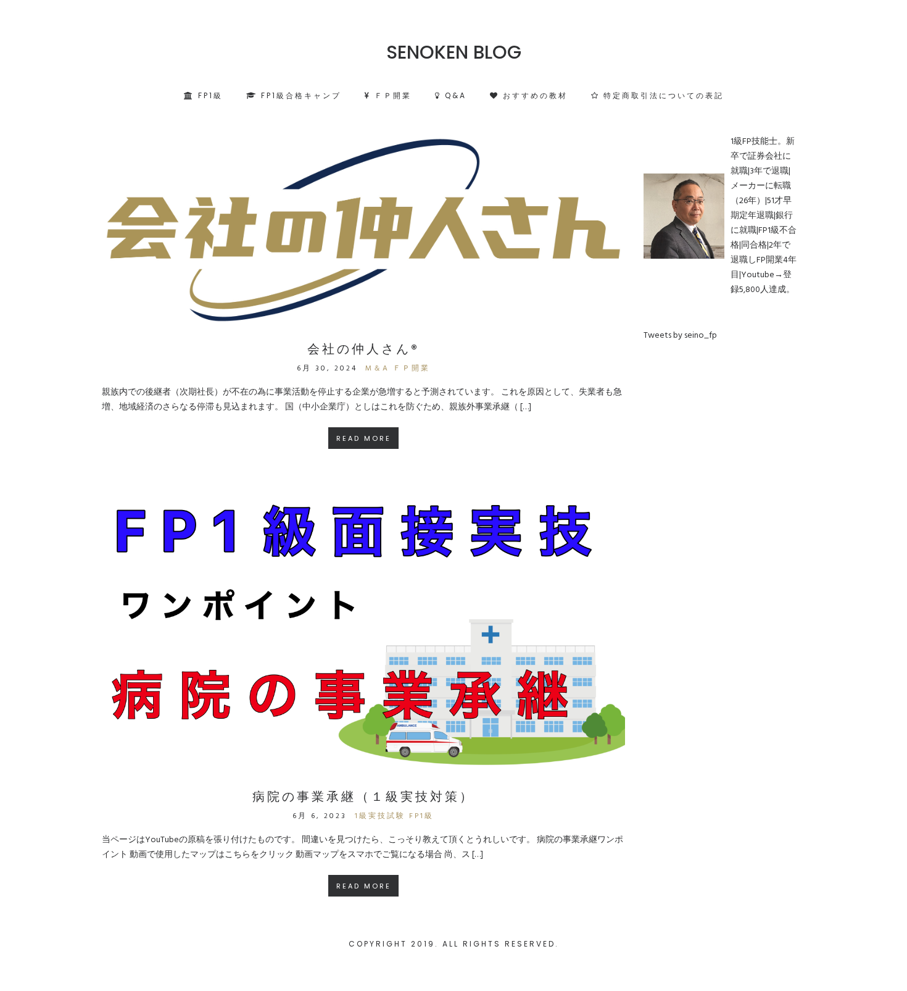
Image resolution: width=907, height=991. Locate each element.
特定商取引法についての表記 (662, 95)
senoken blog (453, 52)
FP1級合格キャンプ (299, 95)
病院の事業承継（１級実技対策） (363, 796)
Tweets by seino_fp (680, 335)
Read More (363, 438)
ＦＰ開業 (391, 95)
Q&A (453, 95)
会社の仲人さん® (363, 349)
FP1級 (208, 95)
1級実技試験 (380, 816)
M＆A (377, 368)
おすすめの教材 (533, 95)
